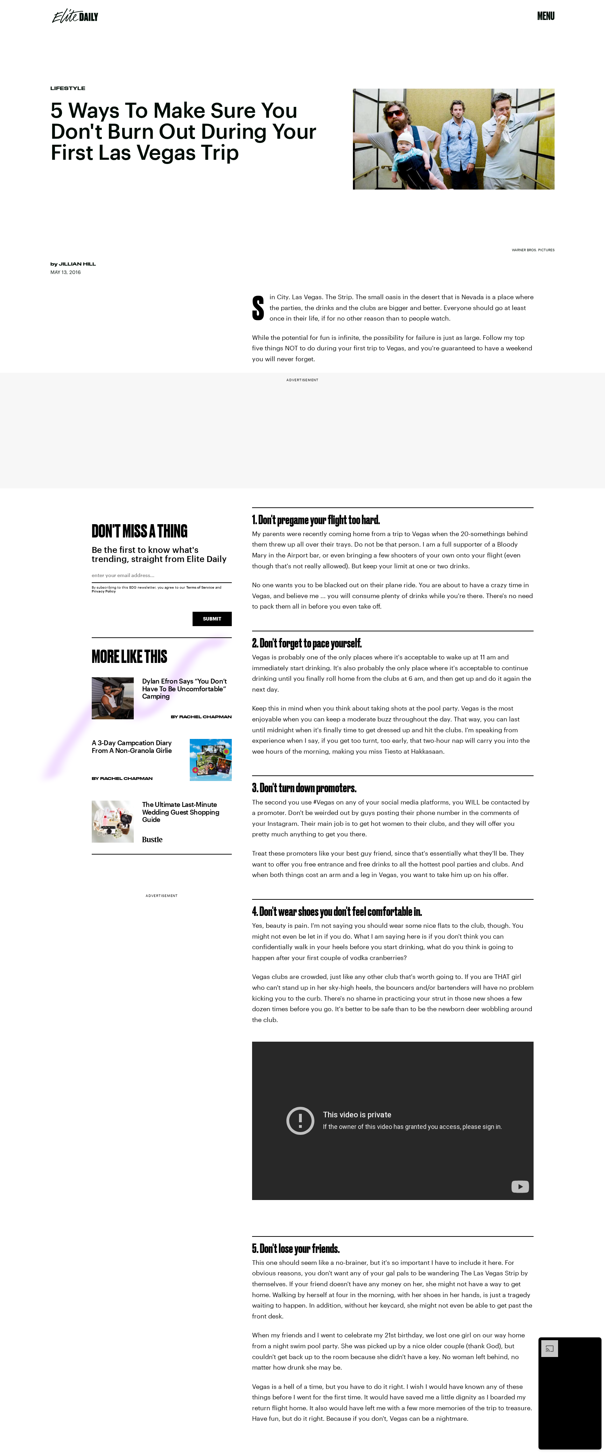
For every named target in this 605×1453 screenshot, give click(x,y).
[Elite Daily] (75, 15)
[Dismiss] (593, 1343)
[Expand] (546, 1343)
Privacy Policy (104, 591)
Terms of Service (200, 587)
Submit (212, 618)
